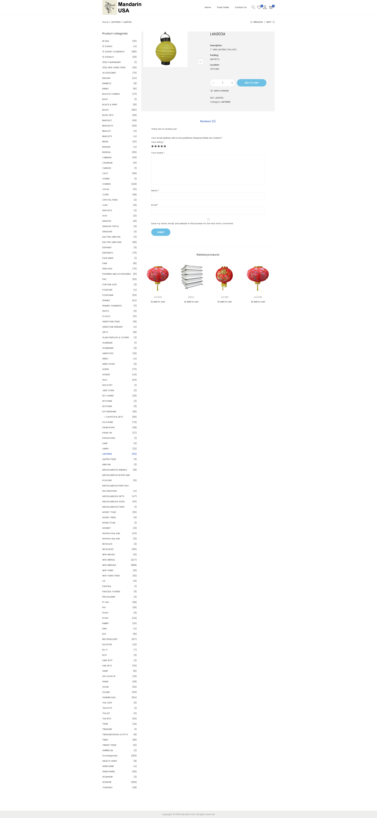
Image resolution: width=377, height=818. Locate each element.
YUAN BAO (107, 787)
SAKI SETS (107, 665)
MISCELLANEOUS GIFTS (113, 496)
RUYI (104, 655)
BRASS (105, 141)
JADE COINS (108, 390)
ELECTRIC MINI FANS (111, 242)
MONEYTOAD (108, 522)
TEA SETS (106, 718)
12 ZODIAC (107, 46)
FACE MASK (107, 258)
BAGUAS (106, 78)
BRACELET (107, 120)
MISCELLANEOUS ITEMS (113, 506)
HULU (104, 379)
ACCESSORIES (109, 72)
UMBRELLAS (107, 750)
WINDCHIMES (108, 771)
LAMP (105, 443)
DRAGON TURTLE (110, 226)
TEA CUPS (107, 702)
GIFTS (105, 332)
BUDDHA (106, 152)
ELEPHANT (107, 247)
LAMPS (105, 448)
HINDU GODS (108, 363)
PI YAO (105, 602)
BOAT (105, 99)
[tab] (208, 121)
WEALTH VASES (109, 760)
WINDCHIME (108, 766)
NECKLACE (107, 543)
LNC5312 (158, 297)
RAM (104, 628)
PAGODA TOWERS (111, 591)
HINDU (105, 358)
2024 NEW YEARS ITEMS (113, 67)
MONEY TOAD (109, 512)
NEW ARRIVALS (109, 565)
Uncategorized (109, 755)
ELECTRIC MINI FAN (111, 236)
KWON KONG (108, 438)
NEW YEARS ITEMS (111, 575)
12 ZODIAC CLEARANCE (113, 51)
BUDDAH (106, 146)
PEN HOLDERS (108, 596)
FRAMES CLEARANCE (112, 305)
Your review (158, 152)
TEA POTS (107, 708)
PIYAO (105, 612)
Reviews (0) (208, 121)
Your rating (157, 142)
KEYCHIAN (107, 406)
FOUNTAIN (107, 289)
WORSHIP (106, 782)
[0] (259, 7)
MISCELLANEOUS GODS (113, 501)
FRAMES (106, 300)
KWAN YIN (107, 432)
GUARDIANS (108, 348)
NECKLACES (108, 549)
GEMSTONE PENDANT (112, 326)
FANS (104, 263)
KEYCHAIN (107, 401)
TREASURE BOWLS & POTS (115, 734)
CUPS (105, 205)
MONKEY (106, 528)
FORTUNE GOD (109, 284)
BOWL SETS (108, 115)
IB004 (191, 297)
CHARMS (106, 183)
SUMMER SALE (109, 697)
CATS (105, 173)
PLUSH (105, 618)
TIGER (105, 723)
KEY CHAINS (108, 395)
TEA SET (106, 713)
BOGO (105, 109)
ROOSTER (107, 644)
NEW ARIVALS (108, 554)
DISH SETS (107, 210)
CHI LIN (105, 189)
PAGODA (106, 586)
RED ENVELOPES (109, 639)
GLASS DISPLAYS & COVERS (115, 337)
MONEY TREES (109, 517)
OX (103, 580)
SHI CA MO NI (108, 676)
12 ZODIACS (108, 56)
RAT (104, 633)
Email (154, 205)
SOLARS (106, 692)
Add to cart (252, 82)
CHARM (106, 178)
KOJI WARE (107, 422)
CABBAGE (107, 157)
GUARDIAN (107, 342)
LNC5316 (258, 297)
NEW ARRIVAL (108, 559)
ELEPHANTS (107, 252)
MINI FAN (106, 464)
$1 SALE (105, 41)
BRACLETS (107, 136)
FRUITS (105, 311)
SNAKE (105, 681)
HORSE (105, 369)
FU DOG (106, 316)
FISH (104, 279)
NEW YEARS (107, 570)
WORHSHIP (107, 776)
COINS (105, 194)
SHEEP (105, 670)
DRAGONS (107, 231)
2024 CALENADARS (111, 62)
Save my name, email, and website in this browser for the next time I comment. (192, 223)
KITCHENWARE (109, 411)
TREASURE (107, 729)
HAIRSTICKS (108, 353)
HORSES (106, 374)
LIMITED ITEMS (109, 459)
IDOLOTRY (107, 385)
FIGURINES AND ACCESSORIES (116, 273)
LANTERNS (116, 22)
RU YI (104, 649)
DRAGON (106, 221)
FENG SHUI (107, 268)
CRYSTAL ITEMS (110, 199)
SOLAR (105, 686)
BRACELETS (107, 125)
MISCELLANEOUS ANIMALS (114, 469)
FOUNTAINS (107, 295)
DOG (104, 215)
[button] (219, 91)
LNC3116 (224, 297)
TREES (105, 739)
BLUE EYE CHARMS (111, 93)
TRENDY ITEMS (109, 745)
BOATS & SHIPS (109, 104)
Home (105, 22)
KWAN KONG (108, 427)
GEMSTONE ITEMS (111, 321)
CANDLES (106, 168)
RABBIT (105, 623)
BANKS (105, 88)
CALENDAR (107, 162)
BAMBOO (106, 83)
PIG (104, 607)
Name (155, 190)
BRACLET (106, 131)
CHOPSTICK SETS (114, 416)
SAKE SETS (107, 660)
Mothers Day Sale (111, 533)
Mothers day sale (111, 538)
